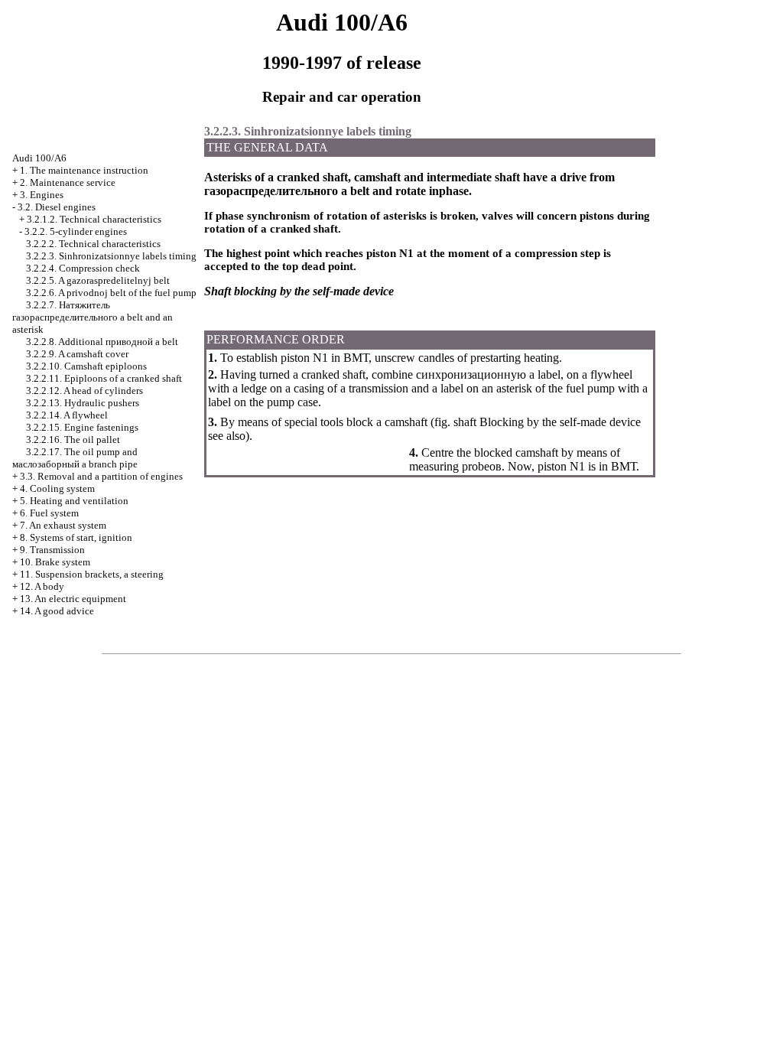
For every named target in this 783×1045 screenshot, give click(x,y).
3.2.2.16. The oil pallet (73, 439)
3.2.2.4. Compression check (83, 268)
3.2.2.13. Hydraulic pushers (82, 403)
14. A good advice (57, 611)
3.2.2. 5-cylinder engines (75, 231)
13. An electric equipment (73, 598)
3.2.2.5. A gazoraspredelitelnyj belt (98, 280)
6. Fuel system (49, 513)
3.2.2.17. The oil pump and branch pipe (75, 458)
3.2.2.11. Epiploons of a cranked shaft (104, 378)
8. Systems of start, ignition (76, 537)
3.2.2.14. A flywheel (67, 415)
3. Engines (41, 194)
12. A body (42, 586)
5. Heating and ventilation (74, 500)
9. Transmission (52, 549)
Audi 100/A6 (39, 158)
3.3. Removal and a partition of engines (101, 476)
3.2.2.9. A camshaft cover (77, 354)
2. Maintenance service (67, 182)
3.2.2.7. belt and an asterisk (92, 317)
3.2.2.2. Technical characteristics (93, 243)
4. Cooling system (57, 488)
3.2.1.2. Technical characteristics (94, 219)
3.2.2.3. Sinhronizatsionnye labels (111, 256)
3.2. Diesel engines (57, 207)
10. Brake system (55, 562)
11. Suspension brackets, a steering (92, 574)
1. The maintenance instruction (84, 170)
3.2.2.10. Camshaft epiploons (86, 366)
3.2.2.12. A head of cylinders (84, 390)
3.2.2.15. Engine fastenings (82, 427)
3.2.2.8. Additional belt (102, 341)
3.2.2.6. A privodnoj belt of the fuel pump (111, 292)
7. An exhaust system (63, 525)
